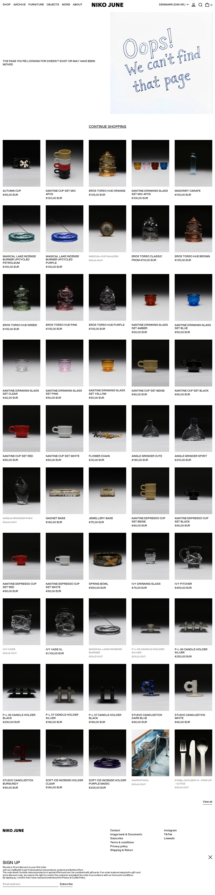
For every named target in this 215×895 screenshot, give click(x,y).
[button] (200, 4)
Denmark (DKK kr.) (172, 4)
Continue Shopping (107, 127)
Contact (115, 830)
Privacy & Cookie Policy (73, 878)
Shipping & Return (121, 850)
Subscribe (116, 838)
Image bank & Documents (126, 834)
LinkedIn (169, 838)
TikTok (168, 834)
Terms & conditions (122, 842)
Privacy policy (119, 846)
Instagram (170, 830)
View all (207, 801)
